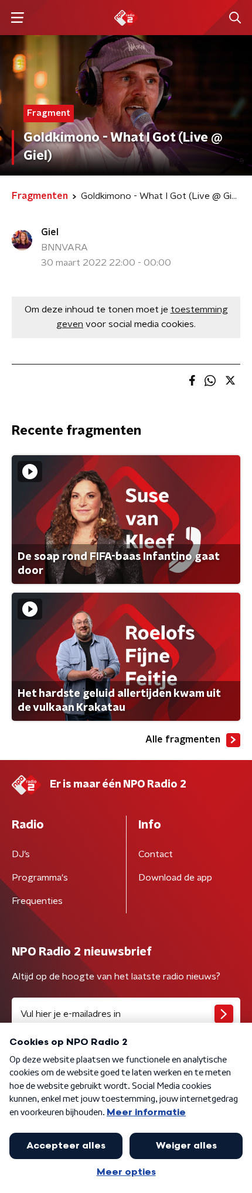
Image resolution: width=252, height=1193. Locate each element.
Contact (155, 854)
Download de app (175, 877)
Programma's (40, 877)
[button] (17, 18)
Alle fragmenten (182, 739)
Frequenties (37, 901)
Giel (50, 232)
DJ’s (21, 854)
